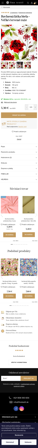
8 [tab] (28, 305)
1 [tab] (11, 305)
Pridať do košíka (19, 115)
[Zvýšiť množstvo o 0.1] (35, 107)
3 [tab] (15, 305)
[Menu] (2, 2)
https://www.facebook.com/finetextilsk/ (16, 408)
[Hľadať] (28, 2)
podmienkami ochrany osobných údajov (24, 385)
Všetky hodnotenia (19, 362)
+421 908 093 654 (21, 397)
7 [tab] (25, 305)
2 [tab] (13, 305)
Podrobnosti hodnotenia (25, 12)
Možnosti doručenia (10, 102)
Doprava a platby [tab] (7, 168)
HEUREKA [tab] (4, 179)
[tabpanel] (9, 218)
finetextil (21, 408)
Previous (2, 215)
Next (36, 215)
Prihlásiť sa (29, 378)
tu (24, 430)
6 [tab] (23, 305)
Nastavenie (19, 435)
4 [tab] (18, 305)
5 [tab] (20, 305)
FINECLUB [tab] (4, 174)
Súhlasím (28, 442)
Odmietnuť (10, 442)
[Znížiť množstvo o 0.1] (26, 107)
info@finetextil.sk (21, 402)
